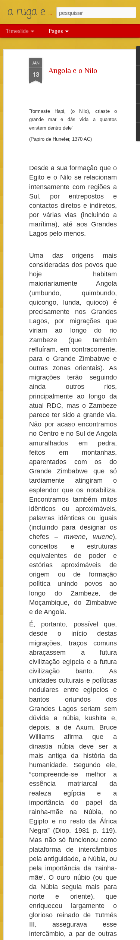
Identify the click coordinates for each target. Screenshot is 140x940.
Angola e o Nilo (73, 70)
